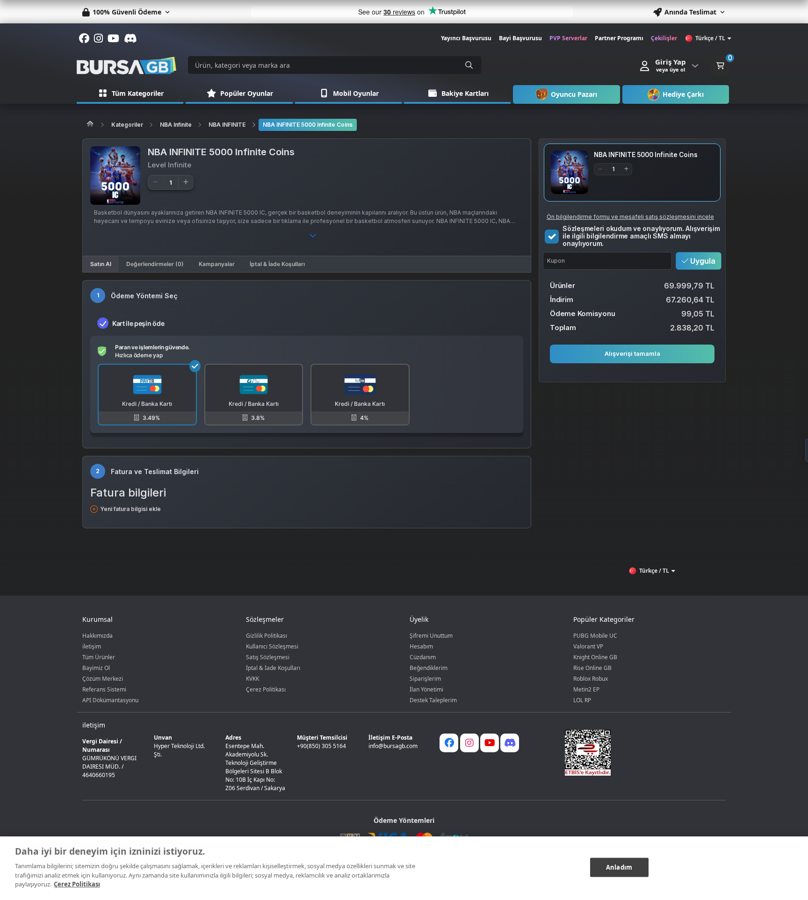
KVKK (252, 679)
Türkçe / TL (710, 38)
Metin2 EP (586, 689)
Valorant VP (588, 646)
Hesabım (421, 646)
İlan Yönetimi (426, 689)
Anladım (619, 867)
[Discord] (509, 743)
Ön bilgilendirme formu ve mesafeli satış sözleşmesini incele (630, 216)
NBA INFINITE (227, 124)
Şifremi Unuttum (431, 636)
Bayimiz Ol (96, 668)
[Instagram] (469, 743)
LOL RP (582, 700)
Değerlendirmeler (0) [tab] (155, 263)
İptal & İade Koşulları (273, 668)
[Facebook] (449, 743)
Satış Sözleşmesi (267, 657)
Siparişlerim (425, 679)
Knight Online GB (595, 657)
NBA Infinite (176, 124)
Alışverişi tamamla (632, 353)
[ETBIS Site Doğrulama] (639, 753)
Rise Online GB (592, 668)
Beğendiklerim (428, 668)
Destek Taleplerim (433, 700)
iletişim (91, 646)
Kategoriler (127, 124)
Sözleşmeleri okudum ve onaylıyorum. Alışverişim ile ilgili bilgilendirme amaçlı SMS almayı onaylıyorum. (641, 235)
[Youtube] (489, 743)
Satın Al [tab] (100, 263)
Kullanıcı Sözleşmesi (272, 646)
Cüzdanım (423, 657)
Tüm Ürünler (98, 657)
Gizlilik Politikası (266, 636)
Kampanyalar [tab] (217, 263)
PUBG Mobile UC (595, 636)
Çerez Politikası (266, 689)
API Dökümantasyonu (110, 700)
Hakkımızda (97, 636)
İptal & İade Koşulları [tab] (277, 263)
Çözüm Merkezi (102, 679)
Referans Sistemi (104, 689)
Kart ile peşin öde (138, 323)
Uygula (701, 260)
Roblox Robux (590, 679)
